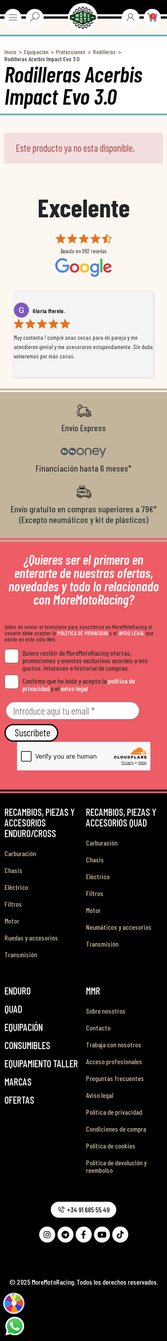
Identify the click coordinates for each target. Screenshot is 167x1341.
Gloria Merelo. (49, 311)
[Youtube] (102, 1235)
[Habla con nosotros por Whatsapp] (14, 1325)
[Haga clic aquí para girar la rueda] (14, 1303)
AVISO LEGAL (131, 633)
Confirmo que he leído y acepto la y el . (78, 684)
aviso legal (74, 688)
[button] (83, 1210)
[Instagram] (47, 1235)
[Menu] (13, 17)
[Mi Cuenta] (130, 17)
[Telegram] (65, 1235)
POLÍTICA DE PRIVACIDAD (82, 633)
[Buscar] (35, 17)
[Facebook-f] (84, 1235)
